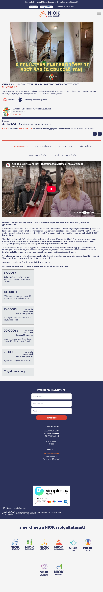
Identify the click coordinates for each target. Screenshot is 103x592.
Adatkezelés (51, 441)
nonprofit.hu (46, 7)
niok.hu (33, 7)
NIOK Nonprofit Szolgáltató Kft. (14, 508)
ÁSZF (51, 439)
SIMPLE (51, 444)
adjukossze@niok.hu (51, 454)
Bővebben (17, 114)
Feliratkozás (52, 417)
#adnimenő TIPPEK (51, 433)
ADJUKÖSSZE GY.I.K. (51, 431)
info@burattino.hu (19, 112)
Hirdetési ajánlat (51, 436)
